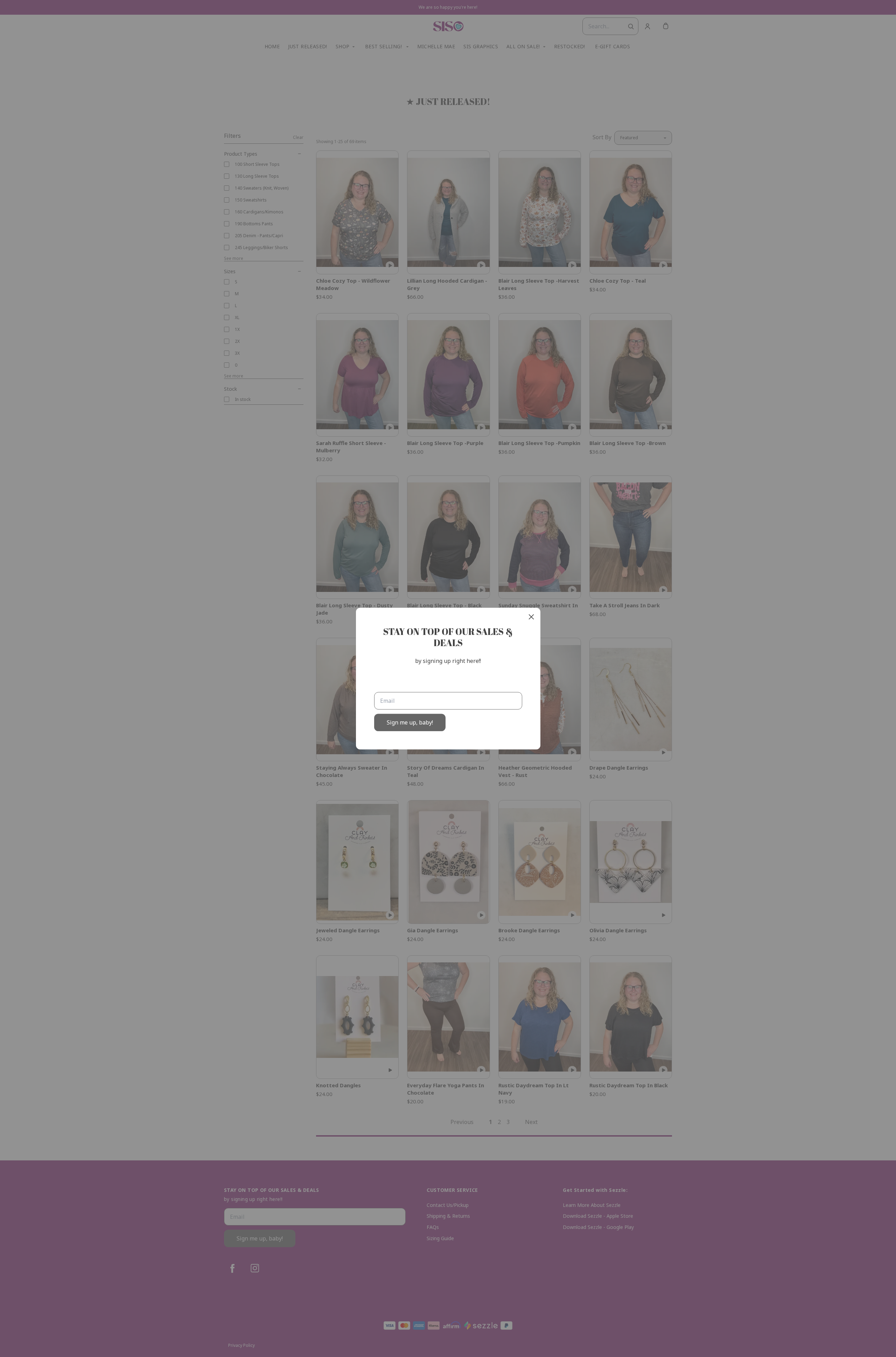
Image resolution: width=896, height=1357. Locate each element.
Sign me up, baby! (410, 722)
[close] (531, 616)
